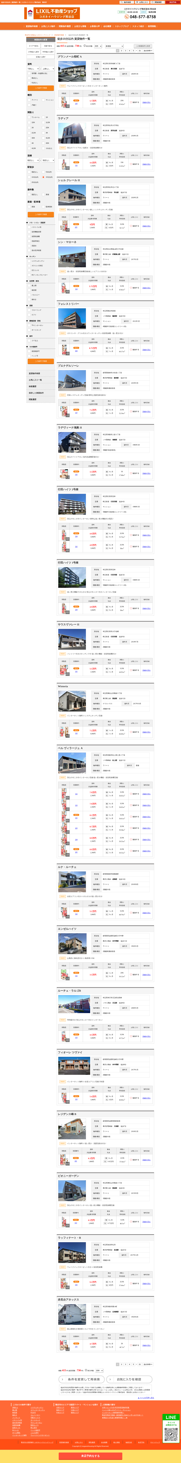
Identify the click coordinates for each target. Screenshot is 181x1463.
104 (76, 289)
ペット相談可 (35, 1430)
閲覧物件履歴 (65, 26)
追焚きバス (16, 1428)
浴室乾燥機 (16, 1425)
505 (76, 547)
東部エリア (75, 1407)
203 (76, 828)
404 (76, 351)
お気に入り (79, 1442)
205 (76, 104)
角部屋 (14, 1413)
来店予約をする (90, 1455)
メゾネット (16, 1418)
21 (140, 51)
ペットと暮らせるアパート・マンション (116, 1410)
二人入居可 (35, 1433)
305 (76, 475)
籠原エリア (60, 1410)
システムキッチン (37, 1407)
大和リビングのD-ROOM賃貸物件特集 (115, 1407)
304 (76, 536)
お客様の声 (95, 26)
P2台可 (33, 1413)
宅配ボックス (35, 1418)
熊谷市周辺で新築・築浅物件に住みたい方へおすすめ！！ (122, 1415)
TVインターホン (36, 1423)
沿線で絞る (48, 46)
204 (76, 610)
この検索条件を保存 (143, 46)
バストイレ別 (17, 1420)
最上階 (14, 1410)
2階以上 (15, 1407)
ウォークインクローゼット (40, 1435)
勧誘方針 (129, 1442)
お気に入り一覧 (35, 380)
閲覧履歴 (32, 399)
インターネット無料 (19, 1435)
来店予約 (141, 1442)
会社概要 (107, 26)
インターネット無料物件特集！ (113, 1413)
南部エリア (75, 1413)
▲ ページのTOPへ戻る (146, 1398)
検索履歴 (32, 386)
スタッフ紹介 (138, 26)
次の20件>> (148, 51)
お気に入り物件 (48, 26)
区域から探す (41, 57)
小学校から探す (33, 52)
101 (76, 671)
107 (76, 413)
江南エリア (75, 1410)
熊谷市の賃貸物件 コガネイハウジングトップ (37, 1442)
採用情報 (152, 26)
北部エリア (60, 1407)
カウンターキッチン (38, 1410)
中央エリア (60, 1413)
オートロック (35, 1420)
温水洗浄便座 (17, 1423)
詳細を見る (147, 102)
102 (76, 165)
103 (76, 805)
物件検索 (127, 2)
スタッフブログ (122, 26)
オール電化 (16, 1433)
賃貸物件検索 (32, 26)
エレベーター (35, 1415)
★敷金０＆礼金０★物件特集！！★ (114, 1418)
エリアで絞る (33, 46)
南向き (14, 1415)
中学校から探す (48, 52)
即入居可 (34, 1428)
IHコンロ (15, 1430)
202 (76, 1285)
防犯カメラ (35, 1425)
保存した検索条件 (36, 393)
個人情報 (116, 1442)
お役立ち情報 (80, 26)
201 (76, 852)
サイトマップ (155, 1442)
